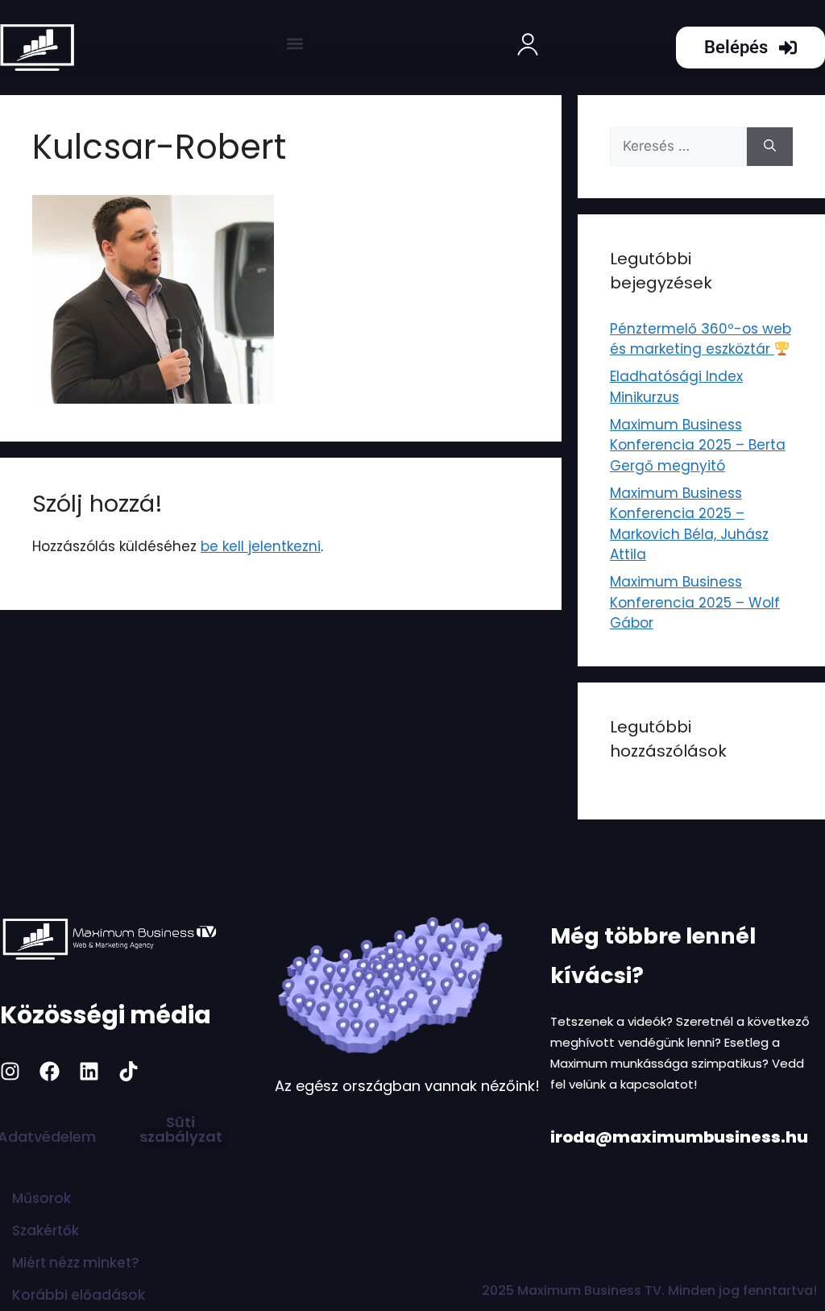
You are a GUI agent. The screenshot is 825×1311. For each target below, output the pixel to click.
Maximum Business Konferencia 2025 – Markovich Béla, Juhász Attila (689, 524)
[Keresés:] (678, 146)
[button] (295, 44)
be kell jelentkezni (261, 546)
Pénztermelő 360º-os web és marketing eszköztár (700, 339)
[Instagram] (10, 1071)
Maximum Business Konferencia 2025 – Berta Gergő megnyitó (698, 445)
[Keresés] (770, 146)
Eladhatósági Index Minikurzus (676, 387)
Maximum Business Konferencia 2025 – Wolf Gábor (695, 602)
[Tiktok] (128, 1071)
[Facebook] (49, 1071)
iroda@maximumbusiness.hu (679, 1137)
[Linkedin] (89, 1071)
